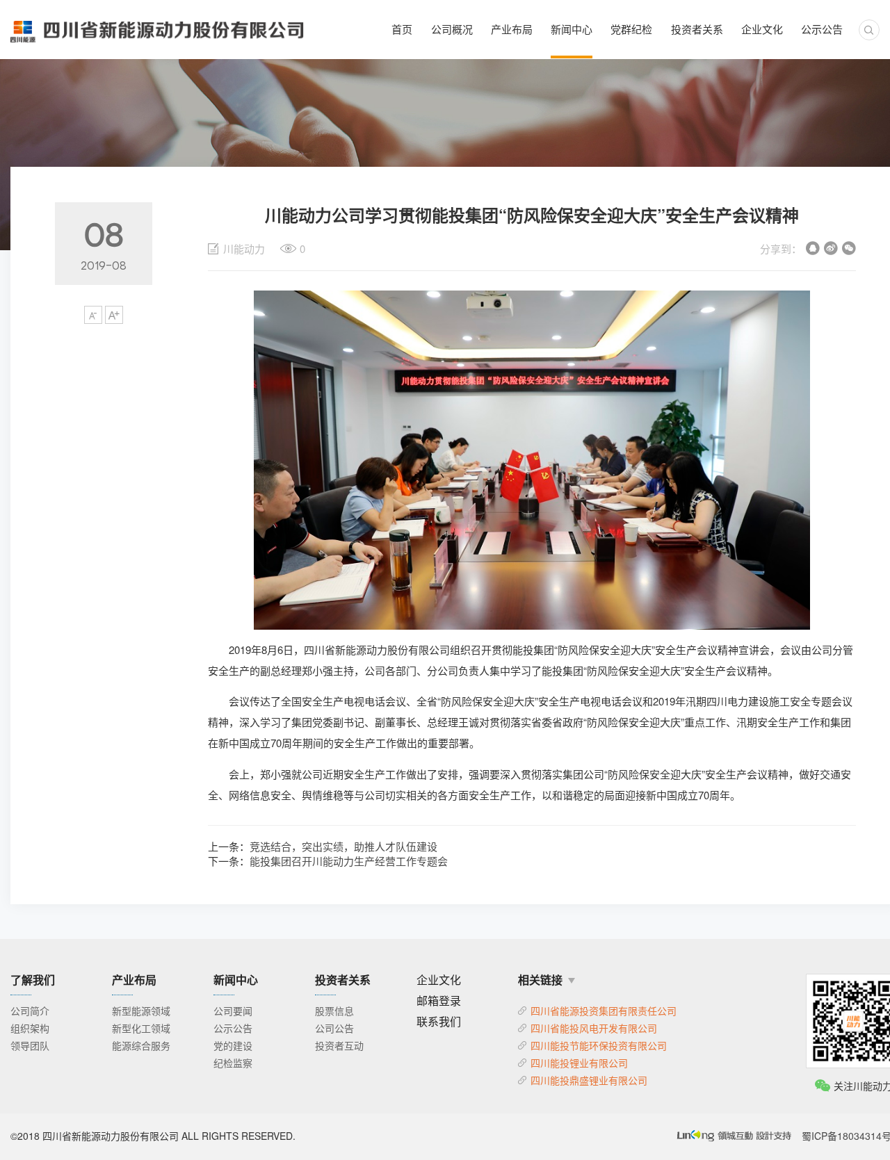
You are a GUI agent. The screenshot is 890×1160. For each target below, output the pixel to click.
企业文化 (762, 29)
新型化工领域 (141, 1028)
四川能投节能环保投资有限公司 (599, 1045)
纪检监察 (232, 1063)
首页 (401, 29)
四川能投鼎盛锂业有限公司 (589, 1080)
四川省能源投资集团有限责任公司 (604, 1011)
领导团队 (29, 1045)
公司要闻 (232, 1011)
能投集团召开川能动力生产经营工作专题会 (349, 860)
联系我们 (438, 1021)
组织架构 (29, 1028)
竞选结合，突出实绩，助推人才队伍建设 (343, 846)
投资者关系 (697, 29)
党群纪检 (631, 29)
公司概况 (452, 29)
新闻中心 (571, 29)
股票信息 (334, 1011)
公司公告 (334, 1028)
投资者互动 (339, 1045)
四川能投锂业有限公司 (579, 1063)
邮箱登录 (438, 1000)
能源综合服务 (141, 1045)
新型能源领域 (141, 1011)
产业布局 (512, 29)
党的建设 (232, 1045)
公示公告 (822, 29)
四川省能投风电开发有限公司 (594, 1028)
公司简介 (29, 1011)
